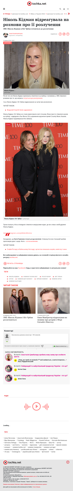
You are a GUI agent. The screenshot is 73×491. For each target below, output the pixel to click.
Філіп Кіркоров (41, 443)
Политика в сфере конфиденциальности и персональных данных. (31, 484)
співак (51, 449)
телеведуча (16, 452)
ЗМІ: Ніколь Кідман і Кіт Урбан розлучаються (18, 318)
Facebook (21, 268)
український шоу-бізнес (31, 452)
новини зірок (56, 279)
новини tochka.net (30, 276)
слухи (11, 279)
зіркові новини (42, 279)
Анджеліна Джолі (41, 438)
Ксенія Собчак (44, 440)
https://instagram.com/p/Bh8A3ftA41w (17, 233)
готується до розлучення (32, 98)
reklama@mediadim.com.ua (30, 476)
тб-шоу (6, 452)
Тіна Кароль (23, 443)
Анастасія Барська (16, 33)
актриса (7, 445)
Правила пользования (8, 484)
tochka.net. (14, 257)
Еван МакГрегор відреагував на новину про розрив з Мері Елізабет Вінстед (52, 319)
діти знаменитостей (46, 445)
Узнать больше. (36, 487)
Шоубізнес (7, 43)
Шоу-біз (51, 443)
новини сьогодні (15, 281)
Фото (32, 443)
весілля (24, 445)
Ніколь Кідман (14, 276)
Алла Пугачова (9, 438)
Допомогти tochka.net (20, 14)
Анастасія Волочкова (25, 438)
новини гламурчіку (34, 447)
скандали (43, 449)
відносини (33, 445)
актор (59, 443)
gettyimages (7, 92)
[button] (64, 8)
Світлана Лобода (10, 443)
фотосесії (45, 452)
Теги (6, 432)
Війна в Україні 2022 (38, 14)
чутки (53, 452)
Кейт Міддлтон (31, 440)
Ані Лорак (54, 438)
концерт (7, 447)
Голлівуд (20, 440)
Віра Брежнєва (9, 440)
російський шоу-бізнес (29, 449)
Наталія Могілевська (59, 440)
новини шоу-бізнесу (24, 279)
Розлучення (46, 276)
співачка (59, 449)
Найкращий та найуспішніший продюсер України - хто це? (44, 366)
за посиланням (32, 241)
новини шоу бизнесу (11, 449)
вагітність (16, 445)
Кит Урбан (58, 276)
